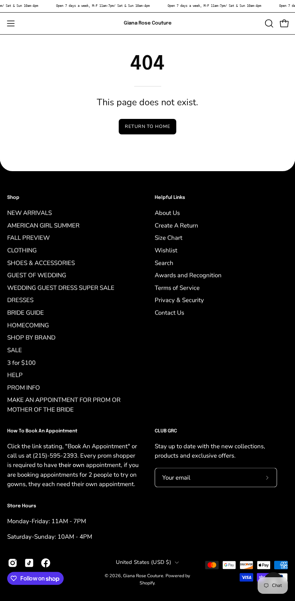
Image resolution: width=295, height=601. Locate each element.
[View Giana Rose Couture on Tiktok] (29, 562)
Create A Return (176, 225)
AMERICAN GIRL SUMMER (43, 225)
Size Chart (168, 237)
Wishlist (166, 250)
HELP (15, 375)
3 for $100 (21, 362)
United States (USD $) (143, 562)
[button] (268, 23)
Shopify (147, 583)
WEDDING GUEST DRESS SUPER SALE (60, 288)
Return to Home (147, 126)
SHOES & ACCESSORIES (41, 262)
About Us (167, 213)
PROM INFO (23, 387)
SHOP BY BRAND (31, 337)
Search (164, 262)
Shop (13, 197)
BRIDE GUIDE (25, 312)
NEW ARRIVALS (29, 213)
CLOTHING (22, 250)
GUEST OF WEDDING (36, 275)
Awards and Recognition (188, 275)
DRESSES (20, 300)
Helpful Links (170, 197)
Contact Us (169, 312)
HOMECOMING (28, 325)
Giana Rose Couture (148, 23)
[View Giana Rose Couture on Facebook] (45, 562)
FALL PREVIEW (28, 237)
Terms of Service (177, 288)
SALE (14, 350)
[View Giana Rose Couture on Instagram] (12, 562)
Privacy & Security (179, 300)
